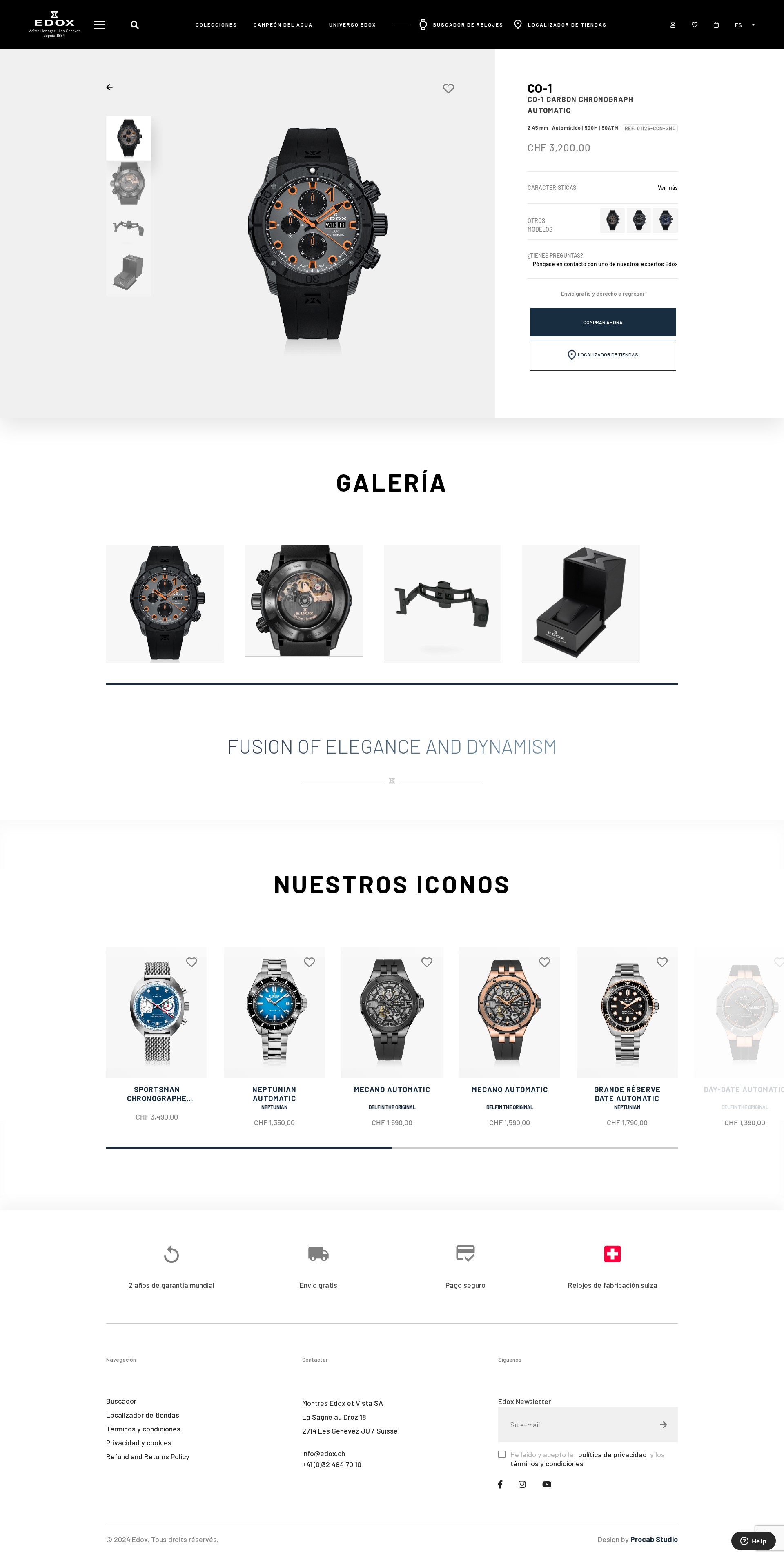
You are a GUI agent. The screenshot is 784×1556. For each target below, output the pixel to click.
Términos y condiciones (143, 1428)
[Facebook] (500, 1484)
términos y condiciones (547, 1463)
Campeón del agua (283, 24)
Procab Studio (654, 1539)
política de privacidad (612, 1454)
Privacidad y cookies (139, 1442)
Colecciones (216, 24)
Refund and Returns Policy (147, 1456)
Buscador (121, 1400)
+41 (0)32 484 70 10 (331, 1464)
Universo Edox (352, 24)
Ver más (668, 187)
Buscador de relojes (468, 24)
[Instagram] (522, 1484)
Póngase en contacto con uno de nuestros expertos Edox (605, 263)
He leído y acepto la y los (587, 1459)
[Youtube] (547, 1484)
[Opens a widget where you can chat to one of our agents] (753, 1542)
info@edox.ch (323, 1453)
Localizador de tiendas (567, 24)
